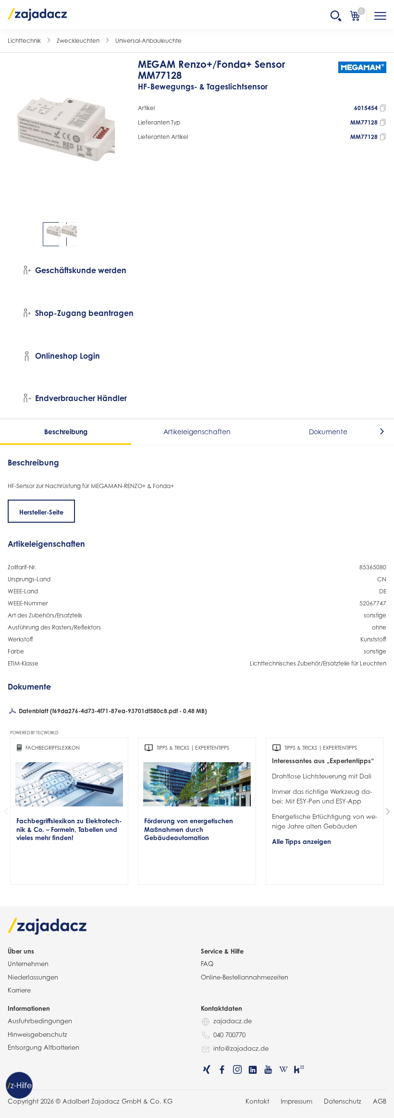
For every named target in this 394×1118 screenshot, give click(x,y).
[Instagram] (237, 1069)
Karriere (19, 990)
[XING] (206, 1069)
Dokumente (328, 431)
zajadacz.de (232, 1021)
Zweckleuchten (78, 40)
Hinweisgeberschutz (37, 1034)
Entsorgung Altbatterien (43, 1047)
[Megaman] (362, 80)
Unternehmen (28, 963)
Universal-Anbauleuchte (148, 40)
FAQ (207, 963)
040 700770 (229, 1035)
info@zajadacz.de (241, 1048)
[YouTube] (268, 1069)
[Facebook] (222, 1069)
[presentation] (14, 234)
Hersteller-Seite (41, 512)
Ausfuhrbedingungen (40, 1021)
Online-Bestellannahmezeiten (244, 977)
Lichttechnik (24, 40)
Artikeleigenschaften (197, 431)
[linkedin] (253, 1069)
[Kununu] (299, 1069)
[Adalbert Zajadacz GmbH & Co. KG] (37, 14)
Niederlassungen (33, 977)
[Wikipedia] (283, 1069)
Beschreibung (65, 431)
